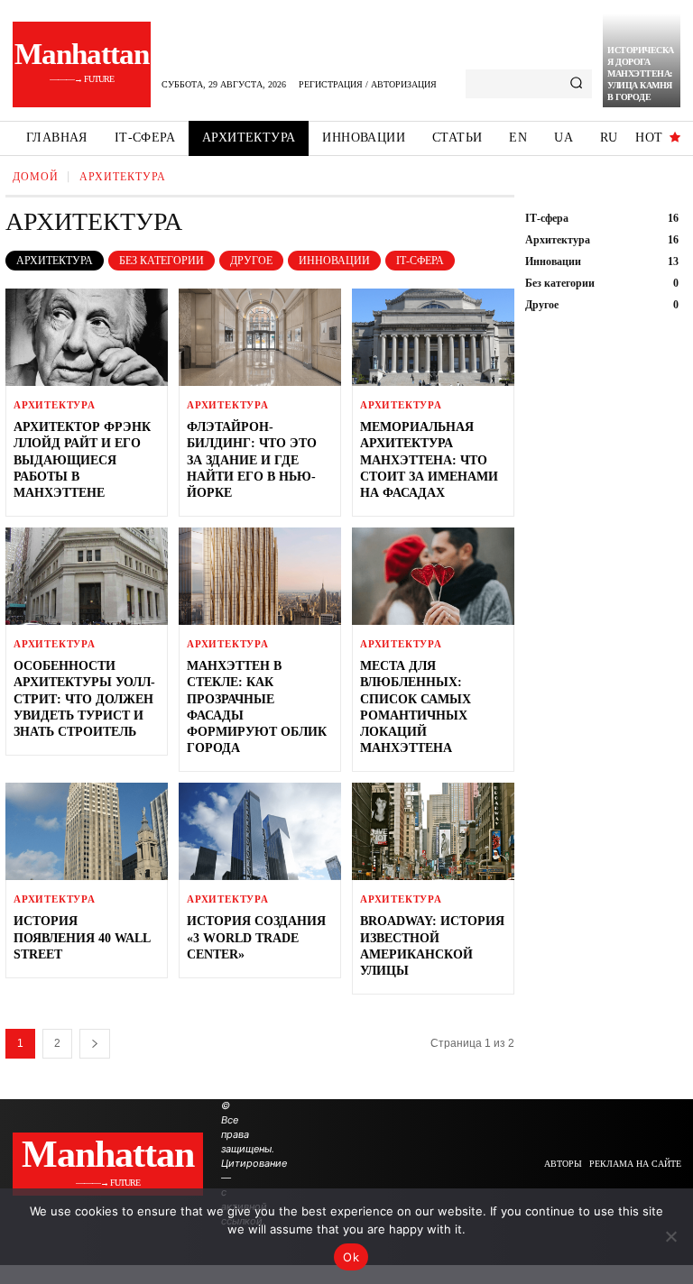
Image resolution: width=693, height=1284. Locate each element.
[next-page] (94, 1044)
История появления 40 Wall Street (82, 937)
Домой (36, 176)
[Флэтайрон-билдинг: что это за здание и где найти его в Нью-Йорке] (260, 337)
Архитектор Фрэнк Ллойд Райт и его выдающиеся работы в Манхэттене (82, 460)
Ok (351, 1257)
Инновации (334, 260)
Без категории (161, 260)
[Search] (576, 83)
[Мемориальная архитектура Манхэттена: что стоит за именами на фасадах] (433, 337)
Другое (251, 260)
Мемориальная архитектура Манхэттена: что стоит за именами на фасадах (429, 460)
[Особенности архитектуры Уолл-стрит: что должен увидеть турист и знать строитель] (86, 576)
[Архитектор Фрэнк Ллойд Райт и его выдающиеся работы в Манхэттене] (86, 337)
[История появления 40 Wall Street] (86, 831)
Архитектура (54, 260)
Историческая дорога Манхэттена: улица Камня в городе (640, 73)
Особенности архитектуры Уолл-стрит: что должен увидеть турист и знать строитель (84, 698)
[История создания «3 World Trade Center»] (260, 831)
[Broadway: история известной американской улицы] (433, 831)
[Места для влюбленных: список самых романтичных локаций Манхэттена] (433, 576)
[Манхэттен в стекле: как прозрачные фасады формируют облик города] (260, 576)
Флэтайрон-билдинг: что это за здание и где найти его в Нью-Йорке (252, 460)
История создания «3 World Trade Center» (256, 937)
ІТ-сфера (420, 260)
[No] (670, 1236)
